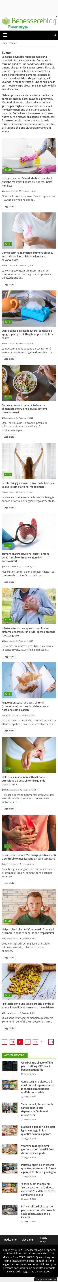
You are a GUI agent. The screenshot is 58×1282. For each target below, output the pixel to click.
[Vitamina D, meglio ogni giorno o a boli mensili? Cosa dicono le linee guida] (9, 1149)
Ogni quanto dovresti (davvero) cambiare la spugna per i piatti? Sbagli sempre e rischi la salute (27, 334)
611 (51, 1042)
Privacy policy (43, 1239)
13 (35, 1042)
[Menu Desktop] (5, 35)
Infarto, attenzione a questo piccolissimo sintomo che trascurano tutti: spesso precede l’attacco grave (28, 632)
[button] (55, 35)
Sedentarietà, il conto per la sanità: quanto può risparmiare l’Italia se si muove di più (37, 1110)
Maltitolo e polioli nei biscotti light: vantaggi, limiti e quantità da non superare (38, 1130)
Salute (8, 169)
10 (12, 1042)
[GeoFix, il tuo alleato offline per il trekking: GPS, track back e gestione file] (9, 1066)
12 (27, 1042)
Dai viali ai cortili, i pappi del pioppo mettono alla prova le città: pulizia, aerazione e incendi (38, 1212)
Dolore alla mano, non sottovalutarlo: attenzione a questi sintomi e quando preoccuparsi (24, 780)
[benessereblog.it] (29, 22)
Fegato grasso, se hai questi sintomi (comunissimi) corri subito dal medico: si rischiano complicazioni (25, 706)
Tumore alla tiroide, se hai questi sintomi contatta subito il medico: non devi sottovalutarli (25, 557)
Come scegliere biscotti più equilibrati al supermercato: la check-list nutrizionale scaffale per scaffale (37, 1087)
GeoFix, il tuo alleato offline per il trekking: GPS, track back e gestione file (37, 1066)
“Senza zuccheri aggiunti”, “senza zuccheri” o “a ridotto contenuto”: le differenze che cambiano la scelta (38, 1189)
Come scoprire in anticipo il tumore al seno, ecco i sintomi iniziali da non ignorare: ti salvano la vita (27, 256)
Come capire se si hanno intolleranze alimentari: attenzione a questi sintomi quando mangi (24, 408)
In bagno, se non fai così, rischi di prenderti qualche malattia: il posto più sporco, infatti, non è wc (27, 182)
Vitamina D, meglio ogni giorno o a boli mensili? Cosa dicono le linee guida (37, 1149)
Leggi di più (9, 206)
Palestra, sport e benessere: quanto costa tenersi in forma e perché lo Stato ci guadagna (38, 1168)
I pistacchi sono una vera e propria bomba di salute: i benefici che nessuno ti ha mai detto (28, 1005)
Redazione (10, 1239)
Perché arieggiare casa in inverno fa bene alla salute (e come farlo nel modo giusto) (28, 484)
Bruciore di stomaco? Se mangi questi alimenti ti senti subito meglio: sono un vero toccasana (29, 856)
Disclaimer (27, 1239)
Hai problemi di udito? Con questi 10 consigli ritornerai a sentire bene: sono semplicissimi (28, 931)
